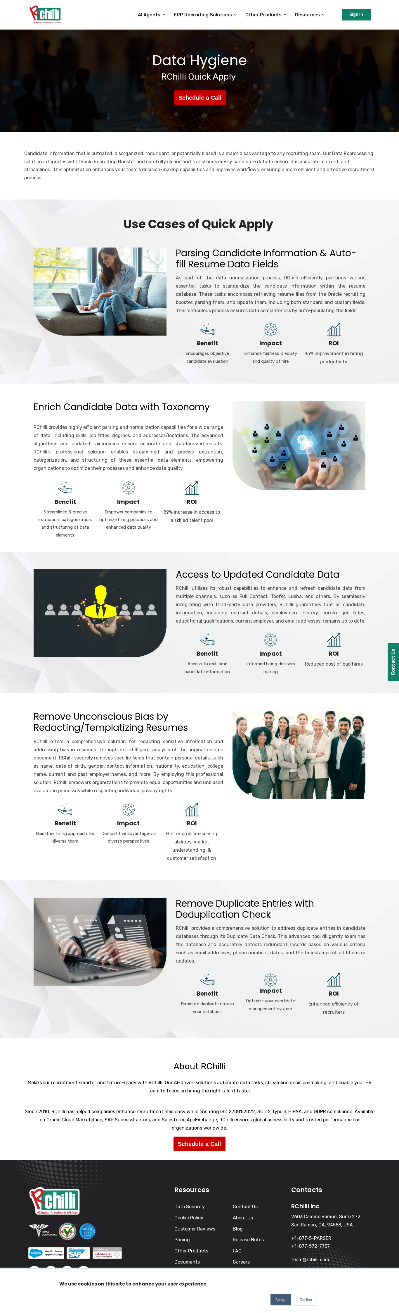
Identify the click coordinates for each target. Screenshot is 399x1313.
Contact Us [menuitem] (245, 1206)
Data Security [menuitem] (189, 1206)
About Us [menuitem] (243, 1218)
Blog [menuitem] (238, 1229)
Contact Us (393, 662)
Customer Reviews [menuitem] (194, 1229)
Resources (307, 15)
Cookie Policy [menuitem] (188, 1218)
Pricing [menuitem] (182, 1239)
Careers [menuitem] (241, 1262)
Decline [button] (306, 1299)
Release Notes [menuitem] (248, 1239)
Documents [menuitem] (187, 1262)
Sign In (356, 14)
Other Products (263, 15)
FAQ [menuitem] (237, 1251)
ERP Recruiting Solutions (203, 15)
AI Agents (149, 15)
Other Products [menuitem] (191, 1251)
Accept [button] (280, 1299)
